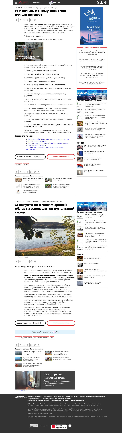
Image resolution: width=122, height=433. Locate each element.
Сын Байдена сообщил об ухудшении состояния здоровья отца (95, 270)
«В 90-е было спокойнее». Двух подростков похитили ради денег (95, 227)
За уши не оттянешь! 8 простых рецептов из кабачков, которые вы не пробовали (96, 123)
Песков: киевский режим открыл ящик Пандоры (94, 152)
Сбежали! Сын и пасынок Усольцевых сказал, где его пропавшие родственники (96, 104)
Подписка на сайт (33, 398)
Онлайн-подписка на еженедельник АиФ (92, 396)
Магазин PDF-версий (72, 396)
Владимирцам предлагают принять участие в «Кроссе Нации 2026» (91, 60)
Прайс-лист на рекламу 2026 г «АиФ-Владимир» (57, 398)
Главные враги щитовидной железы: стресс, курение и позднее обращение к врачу (31, 186)
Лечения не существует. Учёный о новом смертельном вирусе (95, 129)
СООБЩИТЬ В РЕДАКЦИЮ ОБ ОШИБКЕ (73, 400)
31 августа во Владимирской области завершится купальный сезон (92, 83)
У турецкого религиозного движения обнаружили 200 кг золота (95, 257)
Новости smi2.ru (21, 390)
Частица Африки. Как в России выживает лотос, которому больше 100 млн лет (95, 216)
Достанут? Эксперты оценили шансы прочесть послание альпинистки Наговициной (96, 247)
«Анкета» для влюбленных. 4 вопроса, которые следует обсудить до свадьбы (61, 186)
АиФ (26, 257)
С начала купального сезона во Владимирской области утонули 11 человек (33, 353)
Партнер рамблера (44, 426)
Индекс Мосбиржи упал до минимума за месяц (92, 165)
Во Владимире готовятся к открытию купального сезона (62, 358)
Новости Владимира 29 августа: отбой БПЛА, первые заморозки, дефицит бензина (91, 75)
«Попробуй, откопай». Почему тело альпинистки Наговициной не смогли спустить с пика (95, 136)
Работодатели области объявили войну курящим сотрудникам (33, 179)
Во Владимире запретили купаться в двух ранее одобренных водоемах (61, 353)
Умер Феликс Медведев (91, 263)
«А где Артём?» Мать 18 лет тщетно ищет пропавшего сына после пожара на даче (95, 111)
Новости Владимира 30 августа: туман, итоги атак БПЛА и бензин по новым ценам (92, 52)
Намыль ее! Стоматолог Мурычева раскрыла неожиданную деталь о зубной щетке (95, 117)
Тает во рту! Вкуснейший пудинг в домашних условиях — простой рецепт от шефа (95, 235)
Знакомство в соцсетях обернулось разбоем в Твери (95, 276)
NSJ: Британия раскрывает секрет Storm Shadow (94, 171)
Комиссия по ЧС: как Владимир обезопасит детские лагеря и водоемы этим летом (32, 365)
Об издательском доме (35, 396)
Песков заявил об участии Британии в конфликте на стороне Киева (95, 146)
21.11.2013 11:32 (18, 7)
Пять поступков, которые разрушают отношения (30, 191)
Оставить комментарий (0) (61, 156)
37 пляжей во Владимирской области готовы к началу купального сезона (31, 359)
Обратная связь (58, 396)
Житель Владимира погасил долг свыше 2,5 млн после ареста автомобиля (92, 67)
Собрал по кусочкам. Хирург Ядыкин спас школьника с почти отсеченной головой (96, 241)
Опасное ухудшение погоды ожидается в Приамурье (92, 282)
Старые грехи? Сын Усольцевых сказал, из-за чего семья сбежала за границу (95, 222)
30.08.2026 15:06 (19, 201)
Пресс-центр (48, 396)
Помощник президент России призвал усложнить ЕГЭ (93, 158)
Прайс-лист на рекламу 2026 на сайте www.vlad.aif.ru (44, 400)
